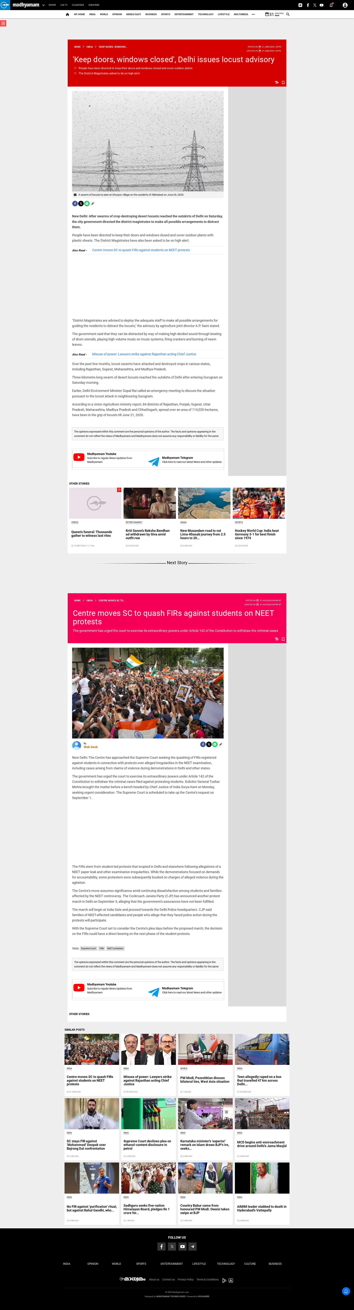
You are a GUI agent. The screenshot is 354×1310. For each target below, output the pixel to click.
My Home (79, 14)
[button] (5, 5)
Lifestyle (224, 14)
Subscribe (93, 5)
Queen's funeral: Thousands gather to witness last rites (91, 533)
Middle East (133, 14)
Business (151, 14)
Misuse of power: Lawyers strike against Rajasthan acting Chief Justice (144, 354)
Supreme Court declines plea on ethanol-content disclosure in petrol (147, 1144)
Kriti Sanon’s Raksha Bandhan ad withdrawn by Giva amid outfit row (148, 534)
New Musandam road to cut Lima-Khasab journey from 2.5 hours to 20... (202, 534)
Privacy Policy (186, 1279)
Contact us (168, 1279)
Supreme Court (88, 948)
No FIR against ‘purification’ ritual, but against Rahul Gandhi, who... (92, 1208)
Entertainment (184, 14)
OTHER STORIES (79, 483)
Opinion (117, 14)
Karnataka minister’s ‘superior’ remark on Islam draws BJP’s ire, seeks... (204, 1144)
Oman (183, 522)
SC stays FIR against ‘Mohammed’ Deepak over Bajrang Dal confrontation (86, 1144)
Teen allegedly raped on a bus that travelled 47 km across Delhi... (259, 1080)
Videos (74, 522)
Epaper (52, 5)
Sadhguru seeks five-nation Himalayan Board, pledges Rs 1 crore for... (147, 1209)
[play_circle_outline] (95, 502)
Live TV (63, 5)
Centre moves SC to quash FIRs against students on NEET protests (141, 250)
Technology (206, 14)
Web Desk (91, 747)
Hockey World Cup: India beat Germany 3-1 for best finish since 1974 (257, 534)
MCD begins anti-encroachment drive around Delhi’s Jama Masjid (262, 1144)
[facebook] (75, 204)
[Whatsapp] (87, 204)
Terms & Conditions (208, 1279)
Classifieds (78, 5)
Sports (165, 14)
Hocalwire (203, 1296)
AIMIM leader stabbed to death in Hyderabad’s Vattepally (262, 1208)
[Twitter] (81, 204)
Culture (250, 1263)
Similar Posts (75, 1029)
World (104, 14)
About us (154, 1279)
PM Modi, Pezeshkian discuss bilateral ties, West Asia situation (204, 1079)
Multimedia (241, 14)
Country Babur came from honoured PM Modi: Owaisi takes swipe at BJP (204, 1209)
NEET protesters (115, 948)
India (92, 14)
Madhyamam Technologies (170, 1296)
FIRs (102, 948)
